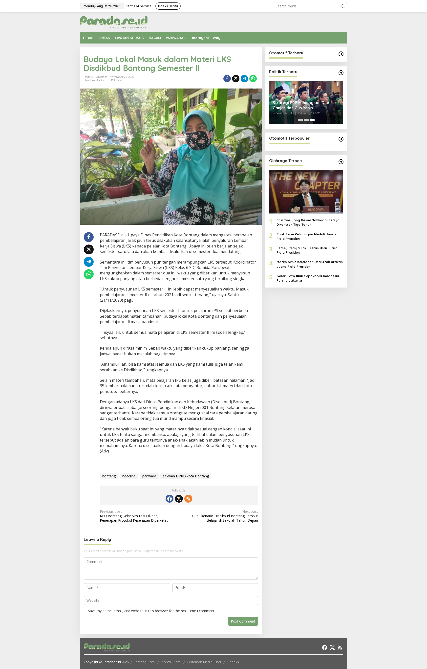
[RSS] (188, 499)
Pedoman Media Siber (204, 662)
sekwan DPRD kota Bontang (186, 476)
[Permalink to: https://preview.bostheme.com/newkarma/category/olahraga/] (341, 162)
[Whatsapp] (253, 78)
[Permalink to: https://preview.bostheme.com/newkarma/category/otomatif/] (341, 54)
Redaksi (233, 662)
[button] (343, 6)
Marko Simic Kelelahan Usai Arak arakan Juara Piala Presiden (310, 264)
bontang (109, 476)
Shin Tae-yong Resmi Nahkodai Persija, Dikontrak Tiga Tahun (309, 222)
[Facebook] (169, 499)
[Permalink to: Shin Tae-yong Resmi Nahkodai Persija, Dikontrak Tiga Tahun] (306, 192)
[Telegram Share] (244, 78)
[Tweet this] (235, 78)
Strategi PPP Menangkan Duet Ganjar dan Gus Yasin (302, 105)
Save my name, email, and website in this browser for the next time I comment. (151, 610)
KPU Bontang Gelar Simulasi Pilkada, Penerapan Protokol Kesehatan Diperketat (134, 516)
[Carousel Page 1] (300, 120)
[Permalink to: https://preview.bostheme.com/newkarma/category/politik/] (341, 73)
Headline (89, 80)
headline (129, 476)
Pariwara (102, 80)
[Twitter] (179, 499)
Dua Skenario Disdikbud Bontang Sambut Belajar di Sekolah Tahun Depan (225, 516)
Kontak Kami (171, 662)
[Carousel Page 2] (306, 120)
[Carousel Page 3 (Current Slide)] (312, 120)
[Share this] (227, 78)
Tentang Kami (144, 662)
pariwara (149, 476)
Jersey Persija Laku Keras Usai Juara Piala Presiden (307, 250)
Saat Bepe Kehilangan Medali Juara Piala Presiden (306, 236)
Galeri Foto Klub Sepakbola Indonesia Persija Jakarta (308, 278)
